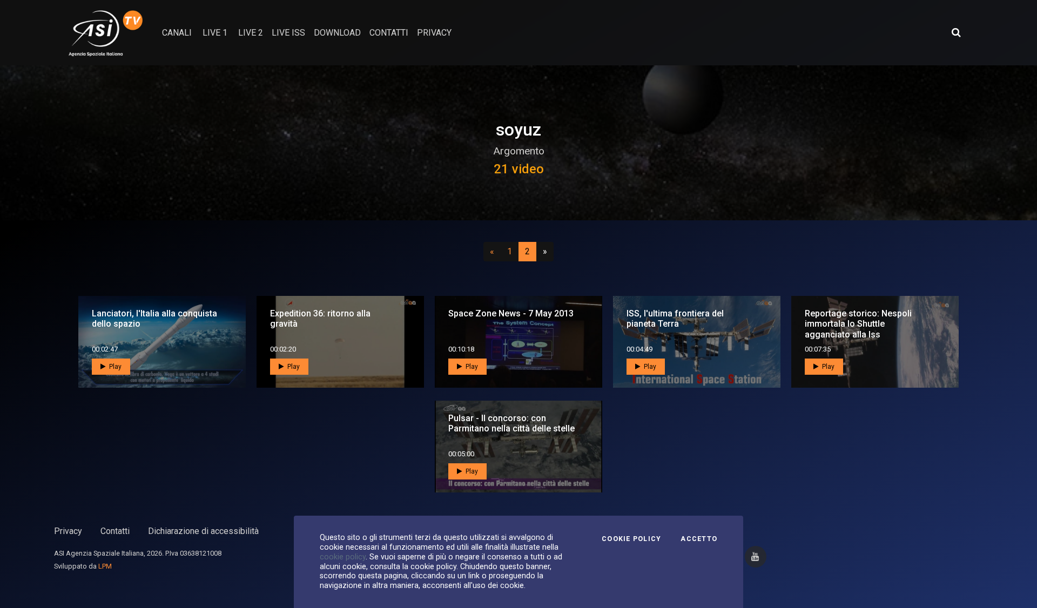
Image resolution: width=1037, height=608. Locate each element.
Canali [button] (177, 33)
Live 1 (215, 33)
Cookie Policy (631, 539)
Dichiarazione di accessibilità (203, 531)
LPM (105, 566)
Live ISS (288, 33)
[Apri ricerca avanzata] (956, 32)
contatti (388, 33)
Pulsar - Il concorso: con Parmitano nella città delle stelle (511, 423)
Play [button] (114, 366)
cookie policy (343, 556)
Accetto (699, 539)
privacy (434, 33)
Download (337, 33)
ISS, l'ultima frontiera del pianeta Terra (675, 318)
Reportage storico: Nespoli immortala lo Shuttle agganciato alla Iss (858, 323)
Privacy (68, 531)
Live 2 (250, 33)
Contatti (115, 531)
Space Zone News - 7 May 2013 (511, 313)
